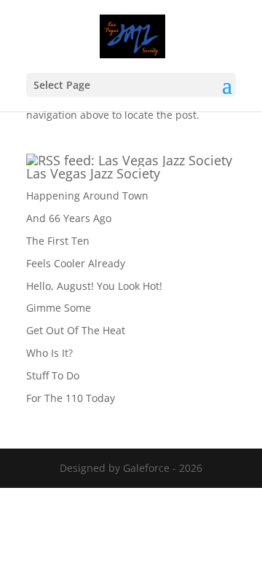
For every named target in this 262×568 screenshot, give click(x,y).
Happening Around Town (87, 195)
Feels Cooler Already (75, 263)
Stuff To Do (52, 375)
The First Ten (58, 241)
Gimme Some (58, 308)
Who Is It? (49, 353)
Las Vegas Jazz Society (93, 173)
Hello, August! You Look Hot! (94, 286)
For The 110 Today (70, 398)
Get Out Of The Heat (75, 330)
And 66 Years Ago (68, 218)
